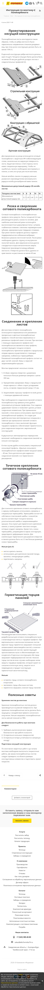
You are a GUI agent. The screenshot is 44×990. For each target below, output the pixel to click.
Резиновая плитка (22, 915)
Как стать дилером (22, 876)
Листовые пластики (22, 897)
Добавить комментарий (22, 798)
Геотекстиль (22, 906)
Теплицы (22, 850)
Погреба (22, 927)
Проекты (22, 846)
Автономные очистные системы (22, 921)
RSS (39, 10)
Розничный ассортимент (22, 912)
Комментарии (10, 789)
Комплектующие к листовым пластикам (22, 924)
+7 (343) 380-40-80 (23, 937)
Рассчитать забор (22, 835)
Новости (22, 870)
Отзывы (22, 873)
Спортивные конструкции (22, 853)
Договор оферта (22, 882)
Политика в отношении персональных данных (22, 885)
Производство (22, 864)
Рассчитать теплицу (22, 838)
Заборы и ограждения (22, 856)
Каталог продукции (22, 841)
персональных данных (9, 983)
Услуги (22, 832)
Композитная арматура (22, 909)
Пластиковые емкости (22, 918)
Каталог (22, 891)
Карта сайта (22, 969)
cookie (20, 975)
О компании (22, 861)
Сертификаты (22, 867)
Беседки (22, 903)
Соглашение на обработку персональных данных (22, 879)
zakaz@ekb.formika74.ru (24, 942)
